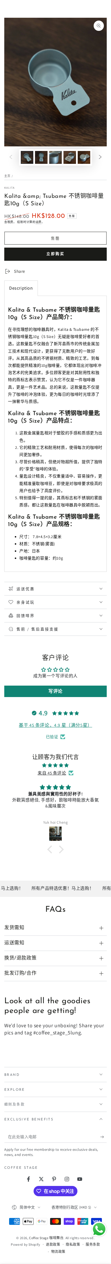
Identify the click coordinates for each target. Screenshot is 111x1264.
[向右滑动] (100, 157)
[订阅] (103, 1137)
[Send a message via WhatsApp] (99, 1229)
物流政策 (58, 1251)
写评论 (55, 691)
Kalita (9, 188)
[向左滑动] (11, 157)
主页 (7, 176)
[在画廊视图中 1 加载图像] (27, 157)
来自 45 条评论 (52, 773)
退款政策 (53, 1244)
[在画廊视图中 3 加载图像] (55, 157)
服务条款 (93, 1244)
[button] (51, 849)
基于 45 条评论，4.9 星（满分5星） (55, 725)
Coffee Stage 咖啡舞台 (46, 1238)
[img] (55, 765)
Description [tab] (21, 288)
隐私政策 (73, 1244)
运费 (39, 222)
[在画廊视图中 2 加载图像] (41, 157)
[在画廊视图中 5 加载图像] (84, 157)
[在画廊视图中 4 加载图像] (69, 157)
